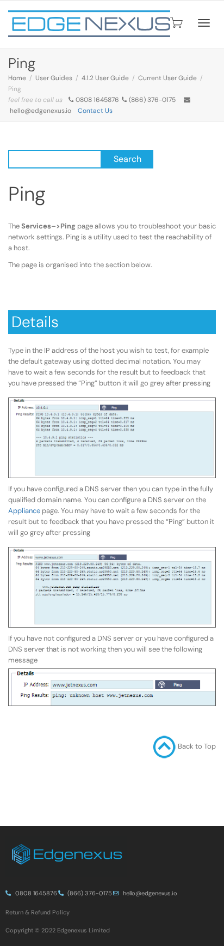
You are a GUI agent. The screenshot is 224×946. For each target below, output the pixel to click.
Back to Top (197, 746)
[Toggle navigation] (204, 23)
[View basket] (175, 22)
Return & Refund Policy (37, 912)
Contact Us (95, 110)
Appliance (25, 510)
